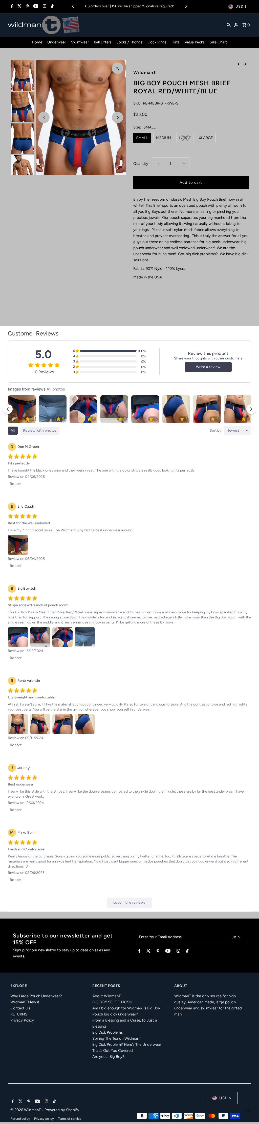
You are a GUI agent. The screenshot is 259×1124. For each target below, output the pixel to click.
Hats (175, 42)
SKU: (137, 103)
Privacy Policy (22, 1020)
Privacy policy (44, 1118)
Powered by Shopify (62, 1110)
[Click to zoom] (117, 68)
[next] (246, 63)
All (13, 430)
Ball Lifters (103, 42)
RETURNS (18, 1014)
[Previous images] (8, 409)
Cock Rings (156, 42)
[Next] (186, 6)
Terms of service (69, 1118)
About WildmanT (106, 996)
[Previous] (73, 6)
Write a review (208, 367)
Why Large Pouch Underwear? (36, 996)
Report (16, 484)
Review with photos (40, 430)
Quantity (140, 163)
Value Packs (195, 42)
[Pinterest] (27, 7)
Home (37, 42)
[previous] (238, 63)
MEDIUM (163, 138)
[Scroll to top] (248, 1110)
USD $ (241, 6)
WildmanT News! (24, 1002)
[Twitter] (18, 7)
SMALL (142, 138)
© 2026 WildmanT (26, 1110)
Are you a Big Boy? (108, 1056)
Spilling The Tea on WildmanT (116, 1038)
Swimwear (80, 42)
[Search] (228, 24)
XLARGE (206, 138)
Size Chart (218, 42)
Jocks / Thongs (129, 42)
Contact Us (20, 1008)
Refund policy (20, 1118)
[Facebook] (11, 7)
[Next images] (251, 409)
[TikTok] (52, 7)
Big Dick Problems (107, 1032)
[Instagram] (43, 7)
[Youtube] (35, 7)
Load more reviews (129, 902)
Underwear (56, 42)
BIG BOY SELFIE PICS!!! (112, 1002)
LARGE (185, 138)
